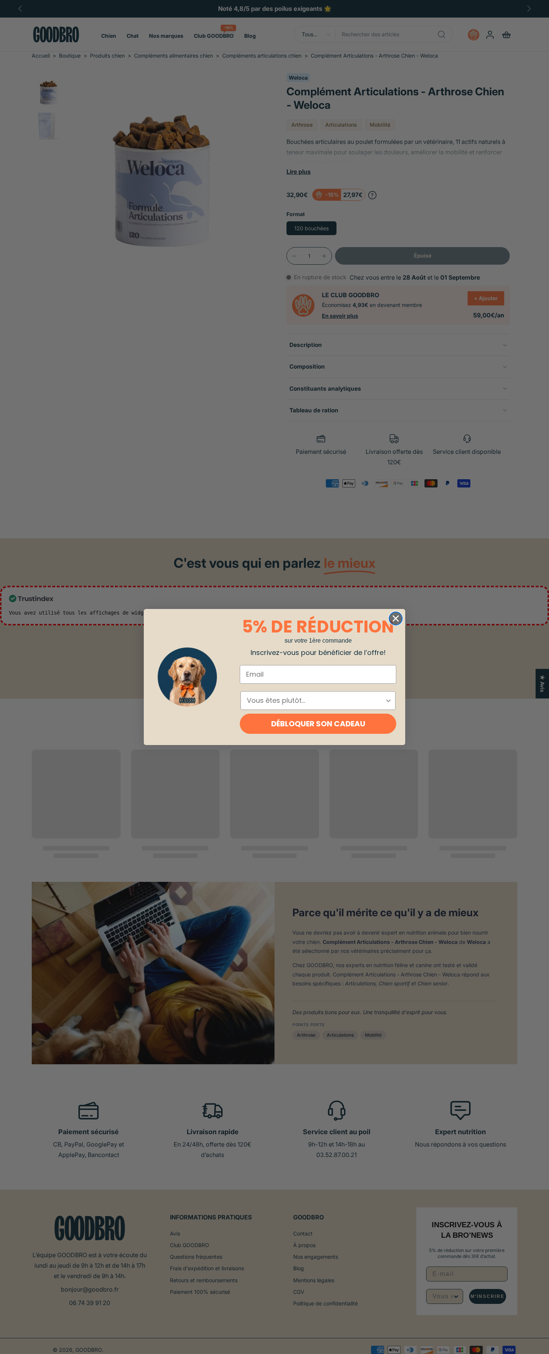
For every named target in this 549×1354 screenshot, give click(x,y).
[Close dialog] (395, 618)
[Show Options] (388, 701)
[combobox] (316, 701)
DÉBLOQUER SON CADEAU (318, 723)
